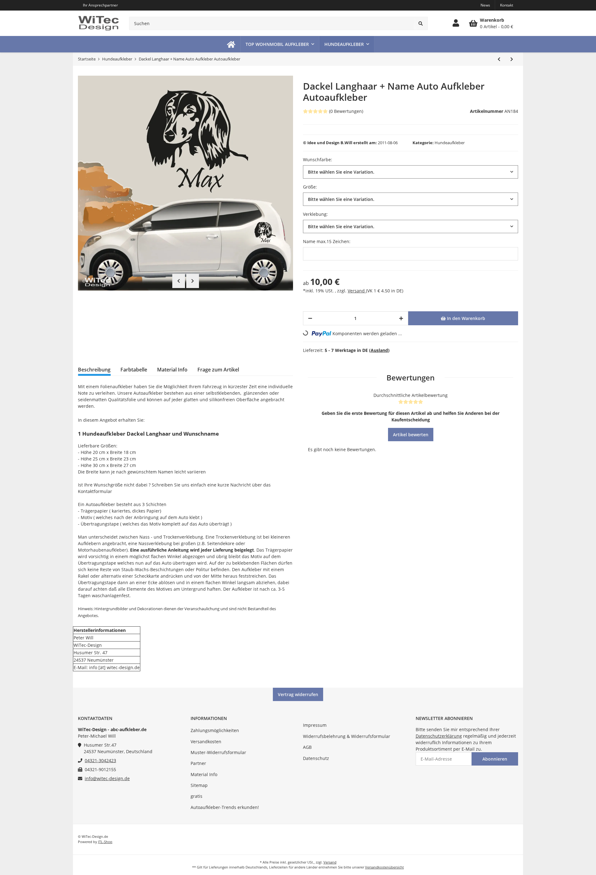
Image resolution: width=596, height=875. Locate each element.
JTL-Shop (105, 841)
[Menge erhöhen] (401, 318)
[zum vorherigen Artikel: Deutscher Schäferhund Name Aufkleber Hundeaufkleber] (499, 59)
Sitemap (199, 785)
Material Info (204, 774)
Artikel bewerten (410, 435)
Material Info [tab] (172, 369)
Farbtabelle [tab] (133, 369)
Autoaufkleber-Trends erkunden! (225, 807)
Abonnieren (494, 759)
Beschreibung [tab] (94, 369)
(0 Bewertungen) (346, 111)
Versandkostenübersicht (384, 867)
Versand (357, 291)
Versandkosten (206, 741)
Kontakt (506, 5)
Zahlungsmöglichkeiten (215, 730)
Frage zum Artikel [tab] (218, 369)
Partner (198, 763)
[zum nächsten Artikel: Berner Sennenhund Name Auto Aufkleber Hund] (511, 59)
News (485, 5)
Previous (178, 281)
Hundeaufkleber (450, 142)
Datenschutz (316, 758)
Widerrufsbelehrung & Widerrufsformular (346, 736)
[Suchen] (421, 23)
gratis (196, 796)
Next (192, 281)
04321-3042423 (100, 760)
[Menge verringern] (310, 318)
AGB (307, 747)
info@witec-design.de (107, 778)
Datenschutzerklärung (439, 736)
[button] (456, 23)
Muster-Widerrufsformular (218, 752)
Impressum (315, 725)
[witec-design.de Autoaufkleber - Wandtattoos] (98, 23)
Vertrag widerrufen (298, 694)
